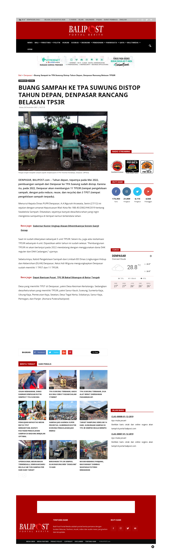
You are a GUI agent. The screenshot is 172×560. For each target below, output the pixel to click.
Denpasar (28, 75)
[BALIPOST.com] (86, 31)
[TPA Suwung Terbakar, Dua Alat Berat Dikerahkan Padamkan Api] (94, 379)
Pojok (99, 20)
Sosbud (75, 42)
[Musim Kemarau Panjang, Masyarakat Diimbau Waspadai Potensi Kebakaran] (94, 449)
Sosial (31, 81)
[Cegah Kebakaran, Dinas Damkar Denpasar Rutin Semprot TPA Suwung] (32, 379)
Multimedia (132, 42)
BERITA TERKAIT (27, 364)
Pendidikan (98, 42)
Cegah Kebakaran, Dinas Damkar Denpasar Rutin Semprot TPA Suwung (30, 394)
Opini (29, 49)
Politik (56, 42)
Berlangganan (149, 188)
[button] (150, 46)
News (30, 42)
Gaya (122, 42)
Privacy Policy (56, 541)
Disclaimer (79, 541)
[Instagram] (142, 20)
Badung (22, 419)
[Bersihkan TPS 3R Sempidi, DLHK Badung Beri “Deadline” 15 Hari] (63, 449)
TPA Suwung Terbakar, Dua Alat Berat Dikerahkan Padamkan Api (93, 394)
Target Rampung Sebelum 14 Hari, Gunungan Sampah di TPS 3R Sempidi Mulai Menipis (93, 425)
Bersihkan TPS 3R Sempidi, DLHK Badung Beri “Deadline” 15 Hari (63, 464)
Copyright (68, 541)
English (123, 20)
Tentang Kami (90, 541)
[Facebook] (138, 20)
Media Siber (30, 541)
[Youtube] (151, 20)
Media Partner (43, 541)
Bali (37, 42)
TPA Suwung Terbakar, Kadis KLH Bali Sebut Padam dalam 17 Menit (63, 394)
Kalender (90, 20)
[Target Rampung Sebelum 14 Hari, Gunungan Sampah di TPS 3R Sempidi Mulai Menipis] (94, 410)
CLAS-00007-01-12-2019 (122, 434)
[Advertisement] (86, 9)
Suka (116, 188)
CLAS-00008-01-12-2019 (122, 416)
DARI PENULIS (45, 364)
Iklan (80, 20)
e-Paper (72, 20)
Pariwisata (111, 42)
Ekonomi (85, 42)
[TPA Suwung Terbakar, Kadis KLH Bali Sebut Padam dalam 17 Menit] (63, 379)
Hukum (65, 42)
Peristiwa (46, 42)
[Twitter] (147, 20)
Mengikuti (126, 188)
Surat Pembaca (110, 20)
